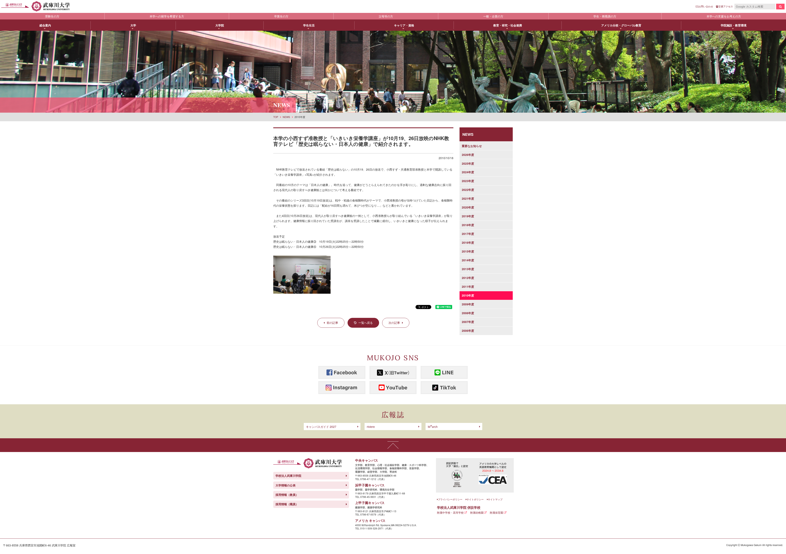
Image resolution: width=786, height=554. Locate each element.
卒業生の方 (281, 16)
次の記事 (394, 323)
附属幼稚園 (476, 512)
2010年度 (468, 295)
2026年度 (468, 155)
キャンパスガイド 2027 (321, 427)
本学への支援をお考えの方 (724, 16)
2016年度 (468, 242)
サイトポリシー (475, 499)
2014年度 (468, 260)
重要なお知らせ (472, 146)
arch (433, 427)
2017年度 (468, 234)
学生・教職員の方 (604, 16)
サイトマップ (495, 499)
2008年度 (468, 313)
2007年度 (468, 322)
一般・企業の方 (493, 16)
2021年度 (468, 198)
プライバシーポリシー (450, 499)
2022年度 (468, 190)
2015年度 (468, 251)
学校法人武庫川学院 (288, 476)
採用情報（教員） (287, 495)
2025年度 (468, 163)
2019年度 (468, 216)
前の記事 (332, 323)
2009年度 (468, 304)
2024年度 (468, 172)
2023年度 (468, 181)
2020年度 (468, 207)
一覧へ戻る (365, 323)
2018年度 (468, 225)
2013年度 (468, 269)
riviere (371, 427)
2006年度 (468, 331)
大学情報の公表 (286, 485)
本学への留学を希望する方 (167, 16)
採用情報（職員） (287, 504)
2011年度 (468, 286)
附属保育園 (496, 512)
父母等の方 (386, 16)
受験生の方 (52, 16)
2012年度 (468, 278)
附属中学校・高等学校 (450, 512)
